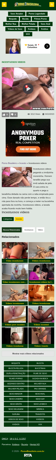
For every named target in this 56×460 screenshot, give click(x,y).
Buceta (25, 19)
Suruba (16, 414)
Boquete (13, 19)
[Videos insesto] (41, 335)
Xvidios (44, 29)
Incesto (22, 163)
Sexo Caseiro (16, 399)
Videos (40, 230)
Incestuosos (28, 230)
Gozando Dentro (15, 384)
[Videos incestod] (41, 314)
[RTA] (28, 456)
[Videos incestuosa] (15, 335)
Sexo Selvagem (15, 409)
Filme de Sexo (40, 373)
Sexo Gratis (16, 404)
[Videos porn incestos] (15, 314)
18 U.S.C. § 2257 (18, 439)
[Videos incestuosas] (41, 293)
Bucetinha (40, 368)
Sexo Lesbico (40, 404)
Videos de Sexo (15, 29)
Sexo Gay (40, 399)
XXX (28, 34)
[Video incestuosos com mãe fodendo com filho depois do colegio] (15, 271)
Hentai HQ (35, 444)
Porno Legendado (37, 14)
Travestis (40, 414)
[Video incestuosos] (15, 250)
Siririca (40, 409)
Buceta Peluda (16, 368)
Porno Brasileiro (9, 163)
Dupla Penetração (15, 373)
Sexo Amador (16, 14)
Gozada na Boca (40, 379)
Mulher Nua (11, 24)
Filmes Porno (40, 19)
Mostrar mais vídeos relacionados (28, 353)
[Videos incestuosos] (41, 250)
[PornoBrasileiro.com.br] (28, 6)
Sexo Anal (45, 24)
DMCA (5, 439)
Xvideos (31, 29)
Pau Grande (40, 389)
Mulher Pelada (28, 24)
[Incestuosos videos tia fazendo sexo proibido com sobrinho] (41, 271)
